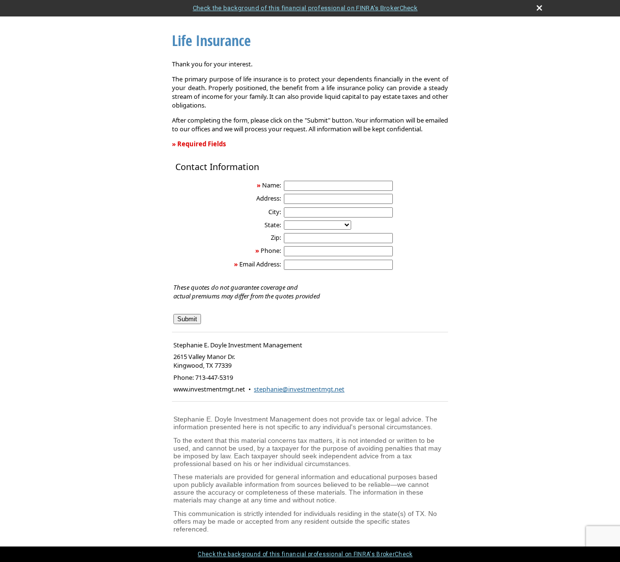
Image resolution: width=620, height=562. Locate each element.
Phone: (271, 250)
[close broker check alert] (539, 8)
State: (272, 224)
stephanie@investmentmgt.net (299, 389)
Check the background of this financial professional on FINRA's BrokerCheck (305, 8)
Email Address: (260, 264)
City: (274, 211)
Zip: (276, 237)
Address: (268, 198)
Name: (271, 185)
